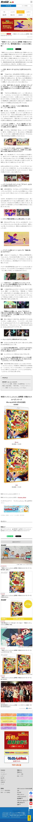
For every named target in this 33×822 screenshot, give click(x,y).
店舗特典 (20, 15)
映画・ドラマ (20, 776)
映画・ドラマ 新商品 (5, 792)
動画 (4, 15)
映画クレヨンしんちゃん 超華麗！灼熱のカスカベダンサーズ (15, 530)
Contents (3, 770)
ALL (4, 12)
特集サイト (3, 780)
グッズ (28, 15)
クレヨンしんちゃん (6, 529)
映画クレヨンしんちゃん (25, 529)
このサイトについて (21, 796)
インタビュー (20, 12)
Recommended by (22, 708)
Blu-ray (16, 442)
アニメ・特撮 (20, 774)
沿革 (18, 804)
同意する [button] (29, 818)
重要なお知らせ (20, 794)
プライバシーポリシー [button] (15, 816)
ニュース (13, 12)
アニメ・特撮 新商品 (5, 790)
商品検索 (8, 5)
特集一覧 (13, 15)
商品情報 (19, 792)
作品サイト (19, 772)
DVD (16, 485)
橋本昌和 (16, 529)
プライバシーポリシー (22, 800)
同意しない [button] (28, 812)
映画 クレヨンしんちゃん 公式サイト (10, 494)
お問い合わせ (20, 802)
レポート (29, 12)
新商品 (2, 788)
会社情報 (19, 798)
